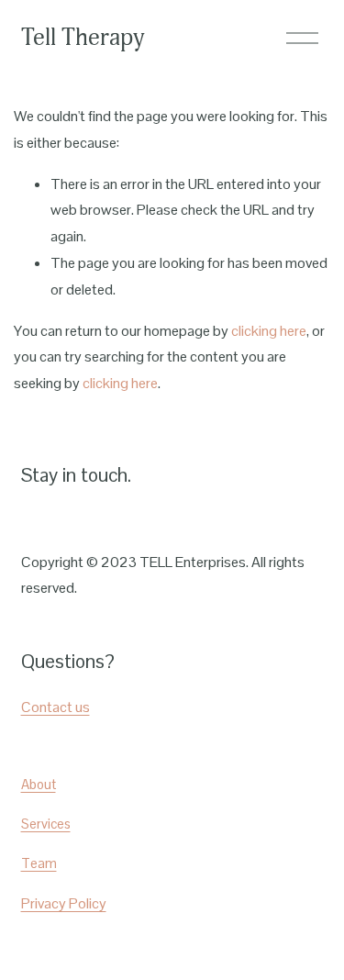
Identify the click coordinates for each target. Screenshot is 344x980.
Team (39, 863)
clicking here (268, 330)
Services (46, 823)
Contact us (55, 707)
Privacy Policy (63, 903)
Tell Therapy (83, 37)
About (38, 784)
